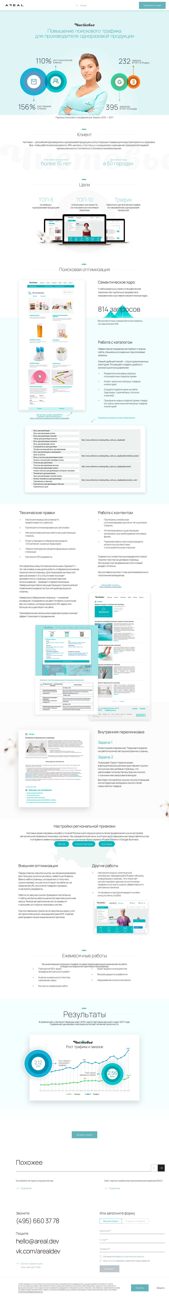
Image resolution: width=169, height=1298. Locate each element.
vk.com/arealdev (38, 1251)
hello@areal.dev (37, 1241)
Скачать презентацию (31, 1263)
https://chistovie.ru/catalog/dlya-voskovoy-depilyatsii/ (49, 418)
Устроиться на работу (135, 1221)
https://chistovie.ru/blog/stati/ (110, 587)
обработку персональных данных (129, 1256)
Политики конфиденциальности (30, 1292)
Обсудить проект (111, 1221)
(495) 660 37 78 (37, 1221)
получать (112, 1260)
